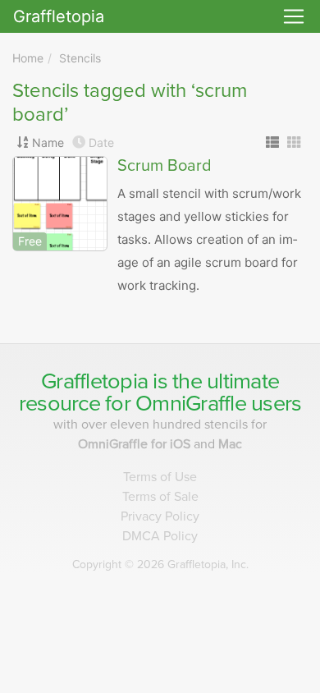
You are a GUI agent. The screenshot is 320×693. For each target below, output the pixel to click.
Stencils (80, 58)
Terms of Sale (160, 497)
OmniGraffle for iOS (136, 444)
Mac (230, 444)
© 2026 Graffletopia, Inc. (160, 564)
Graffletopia (58, 16)
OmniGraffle (190, 403)
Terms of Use (160, 477)
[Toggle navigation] (294, 16)
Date (101, 142)
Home (27, 58)
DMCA (160, 536)
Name (48, 142)
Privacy (160, 516)
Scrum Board (164, 166)
